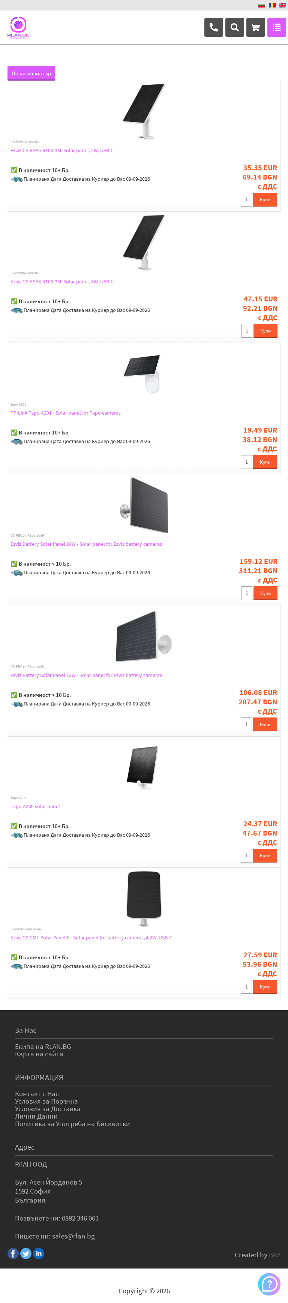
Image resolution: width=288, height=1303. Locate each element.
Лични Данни (36, 1116)
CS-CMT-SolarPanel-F (26, 929)
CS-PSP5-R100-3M (24, 142)
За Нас (25, 1030)
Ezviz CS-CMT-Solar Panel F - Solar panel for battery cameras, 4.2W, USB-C (91, 937)
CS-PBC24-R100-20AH (27, 535)
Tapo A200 (18, 798)
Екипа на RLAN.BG (43, 1046)
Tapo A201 (18, 404)
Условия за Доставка (48, 1108)
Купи (265, 199)
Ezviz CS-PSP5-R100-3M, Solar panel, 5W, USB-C (62, 150)
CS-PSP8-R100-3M (24, 273)
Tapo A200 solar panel (35, 806)
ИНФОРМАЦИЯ (39, 1077)
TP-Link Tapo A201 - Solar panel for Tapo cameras (65, 412)
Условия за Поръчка (46, 1101)
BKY (274, 1254)
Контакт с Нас (37, 1093)
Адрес (24, 1147)
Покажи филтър (31, 73)
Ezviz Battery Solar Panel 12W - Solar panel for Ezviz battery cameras (86, 675)
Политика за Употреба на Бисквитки (72, 1123)
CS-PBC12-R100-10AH (27, 667)
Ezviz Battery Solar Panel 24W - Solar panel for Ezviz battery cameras (86, 544)
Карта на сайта (39, 1053)
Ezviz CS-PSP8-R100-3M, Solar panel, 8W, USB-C (62, 281)
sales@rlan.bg (73, 1235)
